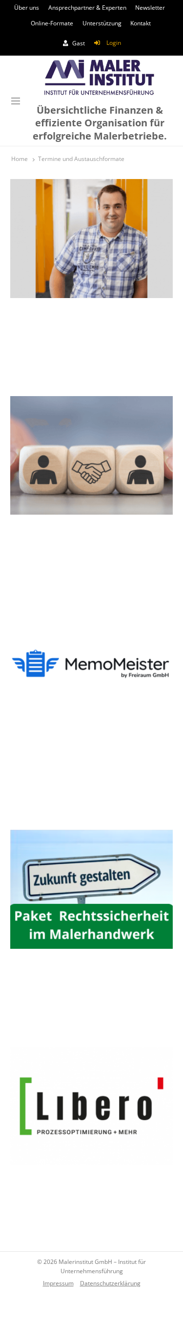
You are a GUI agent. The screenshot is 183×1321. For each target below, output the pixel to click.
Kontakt (140, 23)
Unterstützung (102, 23)
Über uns (26, 7)
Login (113, 43)
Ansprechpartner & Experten (87, 7)
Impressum (58, 1283)
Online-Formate (52, 23)
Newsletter (150, 7)
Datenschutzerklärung (110, 1283)
